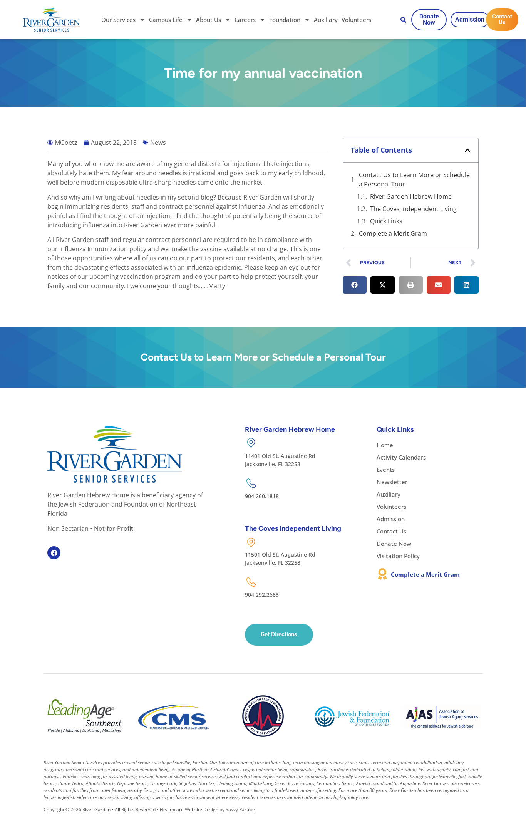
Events (386, 469)
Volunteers (356, 19)
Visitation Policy (398, 556)
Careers (245, 19)
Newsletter (392, 482)
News (158, 142)
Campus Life (166, 19)
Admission (391, 519)
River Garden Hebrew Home (411, 196)
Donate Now (394, 543)
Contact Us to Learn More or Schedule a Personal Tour (414, 179)
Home (385, 445)
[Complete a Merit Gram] (382, 574)
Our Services (118, 19)
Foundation (284, 19)
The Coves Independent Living (413, 209)
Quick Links (386, 221)
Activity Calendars (401, 457)
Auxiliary (326, 19)
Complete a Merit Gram (393, 233)
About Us (208, 19)
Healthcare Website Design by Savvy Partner (207, 809)
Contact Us (391, 531)
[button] (467, 150)
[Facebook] (53, 552)
